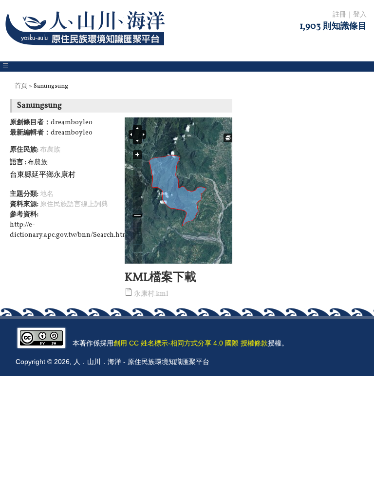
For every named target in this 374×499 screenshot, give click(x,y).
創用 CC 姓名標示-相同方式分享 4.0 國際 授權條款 (190, 343)
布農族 (50, 149)
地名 (47, 194)
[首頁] (87, 51)
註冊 (339, 14)
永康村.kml (151, 294)
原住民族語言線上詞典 (74, 204)
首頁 (21, 86)
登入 (360, 14)
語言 (17, 162)
